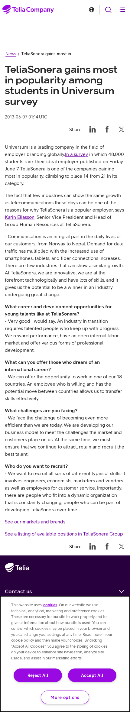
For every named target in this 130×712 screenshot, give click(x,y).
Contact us (18, 591)
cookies (50, 605)
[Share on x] (121, 129)
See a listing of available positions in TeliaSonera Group (64, 533)
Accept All (92, 675)
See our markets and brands (35, 521)
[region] (65, 654)
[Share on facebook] (107, 129)
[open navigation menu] (108, 9)
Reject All (38, 675)
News (10, 53)
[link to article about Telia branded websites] (92, 10)
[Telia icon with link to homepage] (17, 580)
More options (65, 697)
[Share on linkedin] (92, 129)
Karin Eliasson (19, 217)
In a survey (76, 154)
